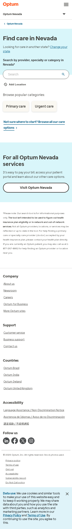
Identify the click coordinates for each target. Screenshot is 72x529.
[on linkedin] (6, 440)
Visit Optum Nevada (36, 188)
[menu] (66, 4)
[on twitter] (23, 440)
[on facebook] (14, 440)
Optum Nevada (12, 14)
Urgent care (44, 106)
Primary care (16, 106)
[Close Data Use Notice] (67, 494)
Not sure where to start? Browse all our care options (34, 124)
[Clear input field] (63, 74)
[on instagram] (31, 440)
